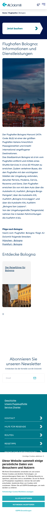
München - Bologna (12, 240)
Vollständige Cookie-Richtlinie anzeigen (17, 492)
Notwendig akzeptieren (23, 505)
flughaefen (13, 13)
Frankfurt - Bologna (12, 244)
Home (4, 13)
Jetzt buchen (15, 28)
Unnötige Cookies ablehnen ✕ (33, 456)
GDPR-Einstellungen (23, 510)
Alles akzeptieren (23, 498)
